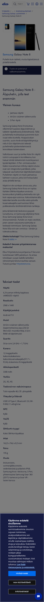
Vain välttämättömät (22, 582)
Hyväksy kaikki (22, 573)
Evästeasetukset (22, 591)
